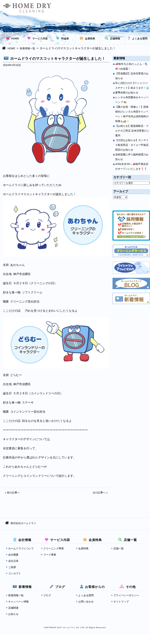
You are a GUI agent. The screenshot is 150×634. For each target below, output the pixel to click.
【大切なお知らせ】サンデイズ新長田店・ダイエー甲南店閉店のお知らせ (132, 145)
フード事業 (49, 554)
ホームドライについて (21, 548)
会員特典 (90, 38)
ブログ (47, 595)
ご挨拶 (12, 567)
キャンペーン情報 (18, 601)
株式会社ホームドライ (23, 523)
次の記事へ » (100, 492)
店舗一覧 (118, 548)
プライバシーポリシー (126, 595)
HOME (15, 38)
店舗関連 (13, 607)
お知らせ (13, 614)
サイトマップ (121, 601)
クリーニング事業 (53, 548)
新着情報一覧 (27, 48)
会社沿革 (13, 560)
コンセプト (14, 573)
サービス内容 (40, 38)
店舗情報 (115, 38)
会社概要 (13, 554)
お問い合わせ (86, 601)
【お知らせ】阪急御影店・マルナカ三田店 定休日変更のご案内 (132, 130)
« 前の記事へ (12, 492)
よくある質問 (139, 38)
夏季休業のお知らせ (126, 92)
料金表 (65, 38)
